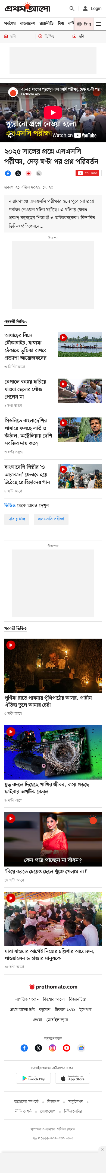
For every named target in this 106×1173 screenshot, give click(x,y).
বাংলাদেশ (27, 23)
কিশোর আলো (54, 1000)
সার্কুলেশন (75, 1101)
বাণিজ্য (73, 23)
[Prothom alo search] (72, 8)
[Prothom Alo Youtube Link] (69, 1049)
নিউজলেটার (73, 1111)
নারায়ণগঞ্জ (17, 519)
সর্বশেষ (10, 23)
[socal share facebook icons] (9, 175)
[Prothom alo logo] (53, 988)
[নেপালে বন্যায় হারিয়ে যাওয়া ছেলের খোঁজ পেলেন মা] (80, 391)
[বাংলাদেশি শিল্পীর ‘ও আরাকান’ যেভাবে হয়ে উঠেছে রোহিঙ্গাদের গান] (80, 476)
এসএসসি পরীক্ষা (51, 519)
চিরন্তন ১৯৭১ (65, 1010)
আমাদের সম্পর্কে (26, 1101)
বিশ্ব (61, 23)
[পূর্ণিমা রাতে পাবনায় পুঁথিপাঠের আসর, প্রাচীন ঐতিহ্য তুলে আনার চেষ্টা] (53, 666)
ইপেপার (85, 1010)
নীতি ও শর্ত (23, 1111)
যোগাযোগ (47, 1111)
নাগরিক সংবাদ (27, 1000)
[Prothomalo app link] (33, 1079)
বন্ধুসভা (45, 1010)
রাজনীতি (47, 23)
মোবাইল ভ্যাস (57, 1020)
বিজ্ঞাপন (53, 1101)
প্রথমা (37, 1020)
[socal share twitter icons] (20, 175)
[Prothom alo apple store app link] (73, 1079)
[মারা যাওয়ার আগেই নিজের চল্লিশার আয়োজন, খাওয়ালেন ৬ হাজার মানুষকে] (53, 919)
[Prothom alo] (27, 8)
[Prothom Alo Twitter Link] (41, 1049)
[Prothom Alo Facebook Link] (27, 1049)
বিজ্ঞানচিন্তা (77, 1000)
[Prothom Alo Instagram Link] (55, 1049)
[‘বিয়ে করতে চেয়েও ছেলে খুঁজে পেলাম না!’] (53, 839)
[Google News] (81, 1049)
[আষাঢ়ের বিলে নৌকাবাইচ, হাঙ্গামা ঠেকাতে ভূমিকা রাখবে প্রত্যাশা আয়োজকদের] (80, 344)
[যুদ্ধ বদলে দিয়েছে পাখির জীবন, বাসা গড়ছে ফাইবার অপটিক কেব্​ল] (53, 752)
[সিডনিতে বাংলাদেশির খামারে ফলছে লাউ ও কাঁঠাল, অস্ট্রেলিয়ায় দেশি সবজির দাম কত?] (80, 429)
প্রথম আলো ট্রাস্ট (22, 1010)
